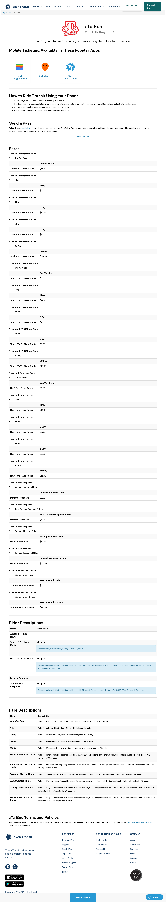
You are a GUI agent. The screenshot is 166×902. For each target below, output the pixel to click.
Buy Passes (83, 897)
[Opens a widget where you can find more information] (154, 897)
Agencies (7, 13)
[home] (17, 6)
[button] (37, 6)
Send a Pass (26, 128)
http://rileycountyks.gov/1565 (140, 822)
